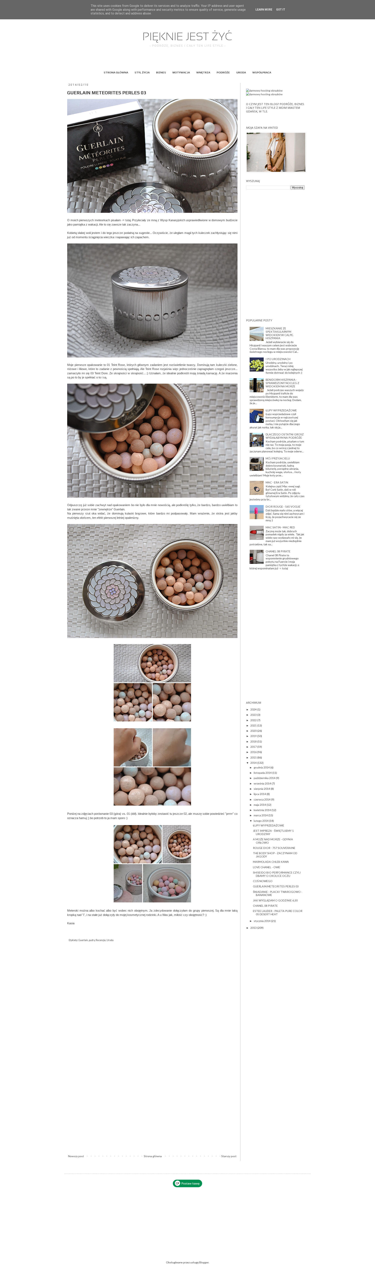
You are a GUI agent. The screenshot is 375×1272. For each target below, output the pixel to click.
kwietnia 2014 (262, 810)
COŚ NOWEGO (262, 881)
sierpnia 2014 (262, 788)
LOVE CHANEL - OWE (266, 867)
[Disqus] (152, 1001)
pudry (92, 940)
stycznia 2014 (262, 921)
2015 (253, 757)
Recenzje (101, 940)
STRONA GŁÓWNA (116, 72)
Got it (280, 9)
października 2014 (265, 778)
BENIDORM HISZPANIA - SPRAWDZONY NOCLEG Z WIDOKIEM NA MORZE (282, 383)
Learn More (263, 9)
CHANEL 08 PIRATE (278, 551)
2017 (253, 746)
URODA (241, 72)
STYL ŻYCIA (142, 72)
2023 (253, 714)
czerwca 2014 (262, 799)
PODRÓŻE (223, 72)
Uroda (110, 940)
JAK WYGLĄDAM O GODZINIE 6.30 (275, 900)
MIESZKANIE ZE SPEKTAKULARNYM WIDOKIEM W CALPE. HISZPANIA (280, 333)
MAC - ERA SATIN (277, 482)
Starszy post (229, 1156)
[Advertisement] (275, 254)
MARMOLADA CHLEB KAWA (271, 861)
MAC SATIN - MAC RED (280, 527)
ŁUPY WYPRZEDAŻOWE (281, 410)
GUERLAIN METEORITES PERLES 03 (276, 886)
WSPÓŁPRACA (261, 72)
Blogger (204, 1262)
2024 (253, 709)
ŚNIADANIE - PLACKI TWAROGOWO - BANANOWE (277, 893)
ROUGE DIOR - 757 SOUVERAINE (274, 847)
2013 (253, 927)
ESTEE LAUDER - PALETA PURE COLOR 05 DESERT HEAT (277, 912)
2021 (253, 725)
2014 (253, 762)
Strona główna (153, 1156)
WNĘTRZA (203, 72)
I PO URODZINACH (278, 359)
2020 (253, 730)
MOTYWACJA (181, 72)
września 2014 (263, 783)
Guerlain (83, 940)
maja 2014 (260, 804)
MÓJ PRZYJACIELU (278, 458)
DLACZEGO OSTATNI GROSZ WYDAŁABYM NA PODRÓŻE (285, 436)
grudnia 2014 (262, 767)
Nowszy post (76, 1156)
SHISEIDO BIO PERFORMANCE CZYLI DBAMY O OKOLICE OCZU (277, 874)
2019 (253, 736)
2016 (253, 752)
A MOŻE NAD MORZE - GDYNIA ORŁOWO (273, 841)
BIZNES (161, 72)
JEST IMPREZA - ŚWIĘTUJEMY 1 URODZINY (273, 832)
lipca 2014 (260, 794)
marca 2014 (261, 815)
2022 (253, 720)
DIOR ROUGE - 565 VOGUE (283, 506)
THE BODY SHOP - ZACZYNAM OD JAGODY (275, 854)
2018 (253, 741)
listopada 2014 (263, 772)
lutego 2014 (261, 820)
